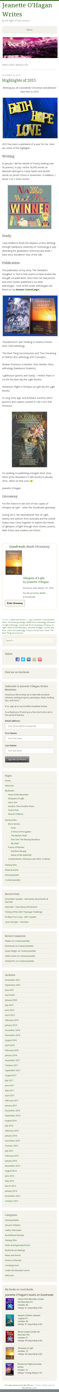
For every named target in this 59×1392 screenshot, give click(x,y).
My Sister (15, 843)
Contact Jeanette (12, 880)
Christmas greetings (16, 622)
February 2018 (12, 1050)
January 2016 (11, 1135)
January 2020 (11, 1000)
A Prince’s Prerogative (21, 831)
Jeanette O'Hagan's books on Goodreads (29, 1295)
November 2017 (12, 1060)
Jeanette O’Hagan (38, 582)
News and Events (18, 619)
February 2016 (12, 1130)
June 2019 (9, 1010)
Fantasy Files (11, 865)
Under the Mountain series (17, 1270)
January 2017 (11, 1105)
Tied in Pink (13, 810)
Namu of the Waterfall (21, 855)
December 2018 (12, 1030)
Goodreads (17, 547)
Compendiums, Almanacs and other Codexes (29, 859)
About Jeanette (12, 875)
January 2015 (11, 1160)
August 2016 (11, 1120)
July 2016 (9, 1125)
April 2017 (10, 1095)
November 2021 (12, 980)
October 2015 (11, 1145)
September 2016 (12, 1115)
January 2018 (11, 1055)
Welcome (9, 785)
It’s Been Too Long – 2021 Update (20, 917)
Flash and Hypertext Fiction (17, 1245)
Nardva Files (11, 820)
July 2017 (9, 1080)
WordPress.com (29, 1388)
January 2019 (11, 1025)
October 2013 (11, 1201)
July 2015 (9, 1150)
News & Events (12, 870)
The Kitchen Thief (19, 835)
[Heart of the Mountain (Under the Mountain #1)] (11, 1304)
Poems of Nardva (16, 847)
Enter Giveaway (15, 603)
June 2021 (9, 990)
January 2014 (11, 1191)
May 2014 (9, 1181)
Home (8, 780)
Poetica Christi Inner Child (37, 630)
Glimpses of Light (34, 578)
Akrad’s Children (15, 814)
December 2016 (12, 1110)
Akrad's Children (12, 1225)
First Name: (11, 733)
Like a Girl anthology (16, 630)
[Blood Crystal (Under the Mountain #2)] (11, 1337)
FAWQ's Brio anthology (36, 622)
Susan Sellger (11, 951)
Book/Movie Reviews (14, 1235)
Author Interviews (13, 1230)
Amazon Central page (27, 289)
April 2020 (10, 995)
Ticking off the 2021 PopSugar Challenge (23, 912)
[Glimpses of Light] (11, 1354)
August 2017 (11, 1075)
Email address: (12, 720)
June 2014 (9, 1176)
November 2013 (12, 1196)
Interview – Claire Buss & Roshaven (21, 907)
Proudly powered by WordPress (19, 1385)
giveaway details (38, 592)
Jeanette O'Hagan (35, 627)
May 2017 (9, 1090)
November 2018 (12, 1035)
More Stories (14, 824)
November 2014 (12, 1165)
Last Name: (11, 745)
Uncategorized (12, 1265)
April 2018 (10, 1045)
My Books (9, 790)
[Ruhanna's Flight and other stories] (11, 1370)
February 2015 (12, 1155)
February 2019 (12, 1020)
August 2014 (11, 1171)
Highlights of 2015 (19, 80)
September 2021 (12, 985)
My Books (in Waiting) (15, 1250)
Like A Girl (12, 802)
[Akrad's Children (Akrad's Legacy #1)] (11, 1321)
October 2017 (11, 1065)
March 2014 (10, 1186)
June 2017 (9, 1085)
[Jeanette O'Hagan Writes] (30, 57)
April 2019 (10, 1015)
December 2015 (12, 1140)
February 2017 (12, 1100)
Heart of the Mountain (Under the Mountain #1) (31, 1300)
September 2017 (12, 1070)
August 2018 (11, 1040)
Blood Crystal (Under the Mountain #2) (29, 1333)
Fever (13, 827)
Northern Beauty (18, 851)
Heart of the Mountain (17, 627)
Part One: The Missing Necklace (25, 839)
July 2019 (9, 1005)
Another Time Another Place (21, 806)
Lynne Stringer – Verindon (17, 922)
